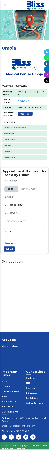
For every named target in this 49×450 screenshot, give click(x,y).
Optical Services (34, 403)
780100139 (23, 101)
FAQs (4, 396)
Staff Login (7, 406)
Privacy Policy (9, 401)
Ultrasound (31, 393)
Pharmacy (31, 388)
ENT (28, 383)
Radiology (31, 378)
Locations (6, 386)
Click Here (25, 114)
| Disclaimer (20, 448)
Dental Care (32, 398)
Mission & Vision (10, 346)
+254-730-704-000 (19, 431)
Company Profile (10, 391)
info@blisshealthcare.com (22, 426)
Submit (9, 249)
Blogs (4, 381)
